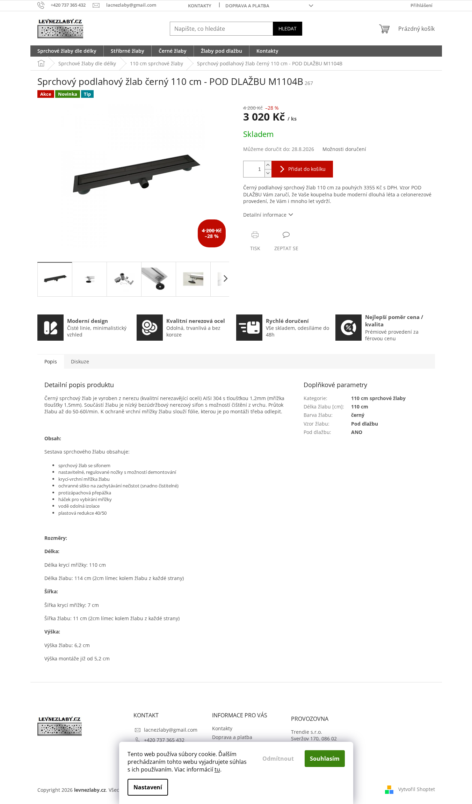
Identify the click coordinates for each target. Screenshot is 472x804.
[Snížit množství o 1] (267, 173)
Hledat (287, 28)
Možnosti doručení (344, 149)
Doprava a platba (247, 5)
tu (217, 769)
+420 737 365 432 (164, 740)
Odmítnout (278, 758)
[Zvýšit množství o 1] (267, 165)
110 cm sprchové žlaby (378, 398)
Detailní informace (264, 214)
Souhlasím (325, 758)
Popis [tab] (50, 361)
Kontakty (199, 5)
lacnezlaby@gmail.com (170, 729)
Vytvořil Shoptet (416, 789)
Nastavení (147, 787)
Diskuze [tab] (80, 361)
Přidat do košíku (307, 169)
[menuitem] (66, 51)
